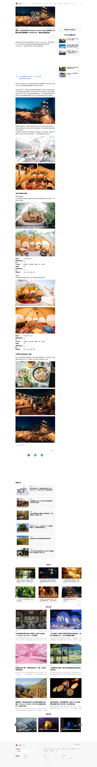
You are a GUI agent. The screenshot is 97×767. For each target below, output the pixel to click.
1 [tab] (43, 734)
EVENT (60, 3)
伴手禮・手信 (47, 758)
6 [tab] (53, 734)
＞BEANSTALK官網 (20, 445)
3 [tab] (47, 734)
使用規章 (52, 750)
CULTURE (45, 3)
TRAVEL (39, 3)
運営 (56, 750)
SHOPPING (66, 3)
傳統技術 (71, 758)
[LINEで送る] (54, 37)
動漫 (63, 758)
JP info (73, 3)
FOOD (55, 3)
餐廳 (25, 758)
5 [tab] (51, 734)
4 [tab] (49, 734)
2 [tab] (45, 734)
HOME (34, 3)
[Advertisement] (35, 469)
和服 (66, 758)
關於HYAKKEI (46, 750)
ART (51, 3)
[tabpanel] (48, 725)
